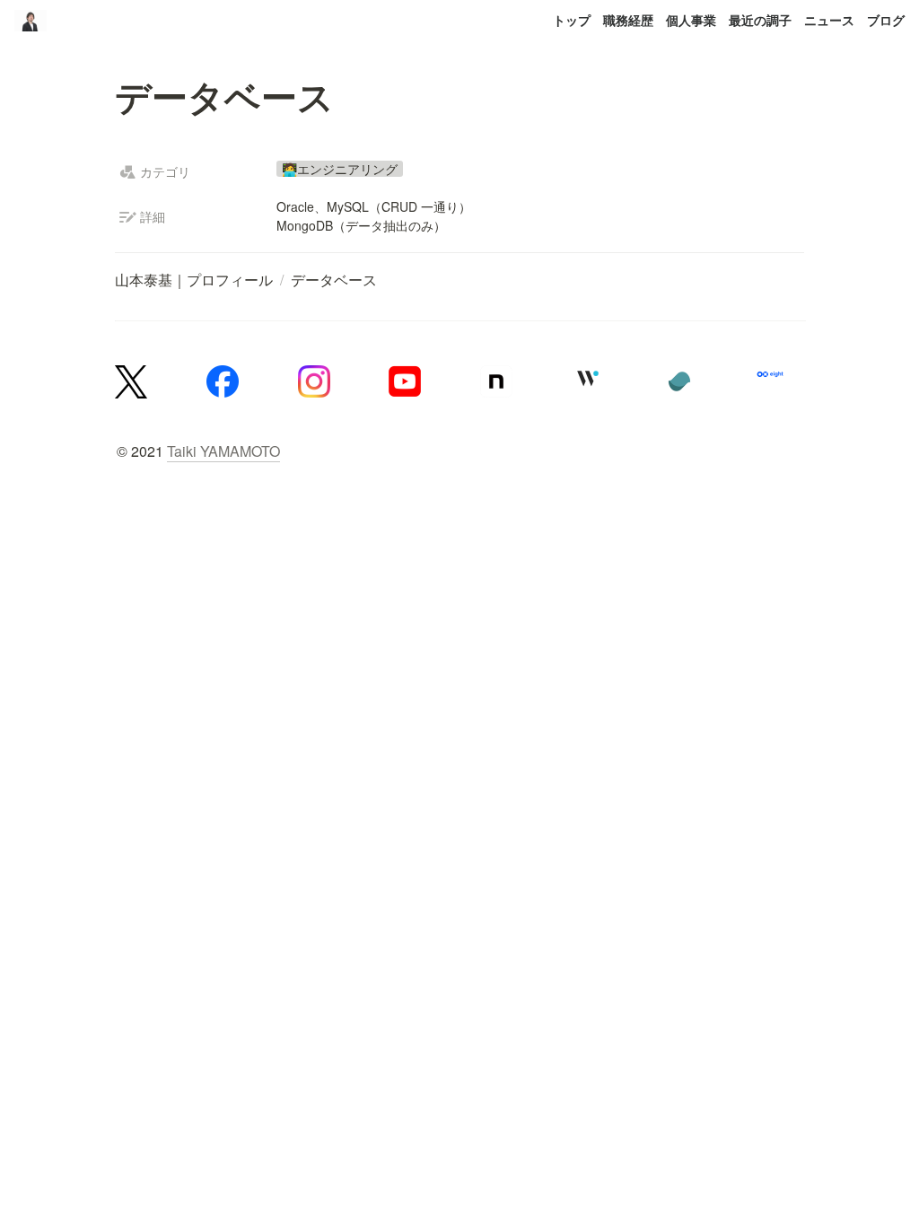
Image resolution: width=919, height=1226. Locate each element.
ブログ (886, 20)
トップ (572, 20)
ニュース (829, 20)
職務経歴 (628, 20)
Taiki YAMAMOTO (223, 451)
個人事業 (691, 20)
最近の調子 (760, 20)
